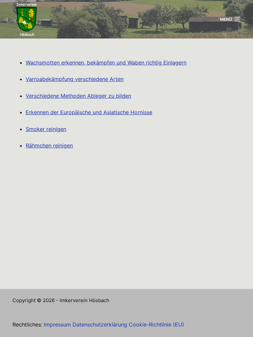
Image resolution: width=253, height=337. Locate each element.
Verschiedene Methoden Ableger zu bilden (78, 95)
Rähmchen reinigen (49, 145)
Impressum (57, 324)
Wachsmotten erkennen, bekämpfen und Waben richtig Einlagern (106, 62)
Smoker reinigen (46, 129)
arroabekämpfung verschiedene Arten (76, 79)
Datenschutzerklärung (99, 324)
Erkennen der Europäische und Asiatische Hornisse (89, 112)
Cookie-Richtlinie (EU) (156, 324)
